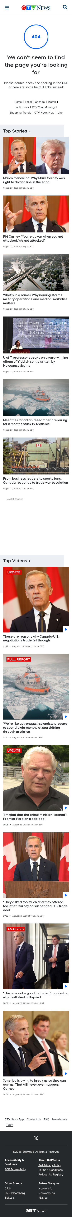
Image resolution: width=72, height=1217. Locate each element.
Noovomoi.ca (46, 1193)
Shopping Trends (20, 112)
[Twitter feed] (36, 1138)
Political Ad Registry (50, 1174)
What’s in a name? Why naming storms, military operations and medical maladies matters (35, 299)
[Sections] (7, 7)
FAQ (46, 1119)
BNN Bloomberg (15, 1193)
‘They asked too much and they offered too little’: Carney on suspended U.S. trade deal (35, 906)
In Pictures (22, 107)
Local (28, 101)
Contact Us (34, 1119)
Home (18, 101)
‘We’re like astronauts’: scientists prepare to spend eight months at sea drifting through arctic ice (35, 728)
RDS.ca (43, 1197)
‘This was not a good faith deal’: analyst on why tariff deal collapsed (36, 995)
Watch (52, 101)
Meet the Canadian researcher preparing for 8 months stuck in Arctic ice (35, 422)
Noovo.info (45, 1188)
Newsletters (59, 1119)
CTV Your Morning (43, 107)
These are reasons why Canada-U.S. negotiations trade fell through (31, 638)
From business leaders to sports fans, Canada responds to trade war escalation (35, 480)
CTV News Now (44, 112)
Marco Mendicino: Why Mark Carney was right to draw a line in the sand (34, 180)
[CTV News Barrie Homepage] (36, 7)
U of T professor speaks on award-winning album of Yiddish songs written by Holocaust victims (35, 361)
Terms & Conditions (50, 1169)
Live (60, 112)
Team (9, 1124)
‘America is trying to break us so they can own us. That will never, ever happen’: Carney (34, 1084)
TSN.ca (9, 1197)
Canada (40, 101)
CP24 (8, 1188)
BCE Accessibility (15, 1169)
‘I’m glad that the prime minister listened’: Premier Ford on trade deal (35, 817)
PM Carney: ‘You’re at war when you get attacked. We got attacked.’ (33, 238)
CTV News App (14, 1119)
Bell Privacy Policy (49, 1165)
